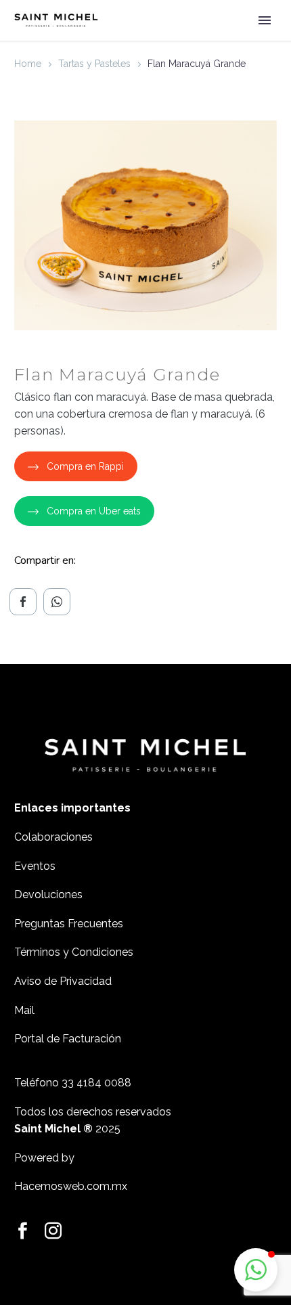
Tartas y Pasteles (94, 63)
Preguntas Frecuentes (68, 923)
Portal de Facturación (69, 1038)
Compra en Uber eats (94, 511)
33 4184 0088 (96, 1082)
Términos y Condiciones (73, 952)
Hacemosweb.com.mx (70, 1186)
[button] (255, 1269)
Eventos (34, 866)
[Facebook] (23, 601)
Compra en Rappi (85, 466)
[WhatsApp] (56, 601)
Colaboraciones (53, 837)
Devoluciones (48, 894)
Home (27, 63)
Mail (24, 1010)
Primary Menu (264, 20)
